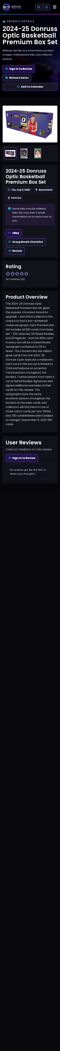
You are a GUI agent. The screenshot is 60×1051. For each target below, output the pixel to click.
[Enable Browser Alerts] (46, 7)
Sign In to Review (20, 69)
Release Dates (19, 77)
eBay (15, 233)
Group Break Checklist (27, 242)
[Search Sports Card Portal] (38, 7)
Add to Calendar (32, 86)
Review (17, 251)
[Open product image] (30, 124)
